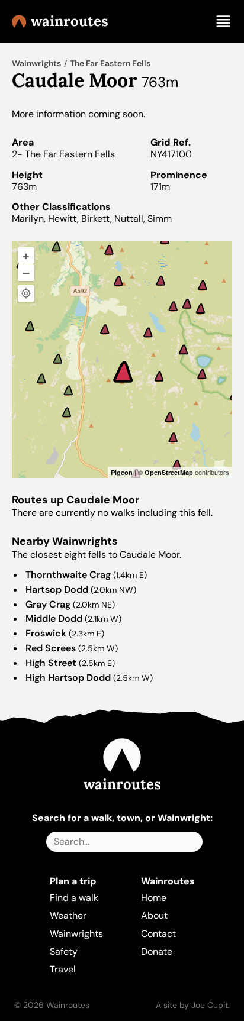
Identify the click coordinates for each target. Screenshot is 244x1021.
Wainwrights (36, 63)
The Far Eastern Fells (110, 63)
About (154, 915)
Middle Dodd (53, 618)
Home (153, 897)
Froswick (45, 633)
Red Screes (50, 648)
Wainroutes (69, 21)
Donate (156, 951)
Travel (63, 969)
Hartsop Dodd (56, 589)
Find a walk (74, 897)
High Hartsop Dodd (68, 677)
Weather (68, 915)
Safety (64, 951)
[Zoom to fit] (26, 293)
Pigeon (122, 472)
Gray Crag (47, 604)
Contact (158, 934)
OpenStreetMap (169, 472)
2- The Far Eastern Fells (63, 154)
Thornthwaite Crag (68, 574)
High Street (50, 663)
